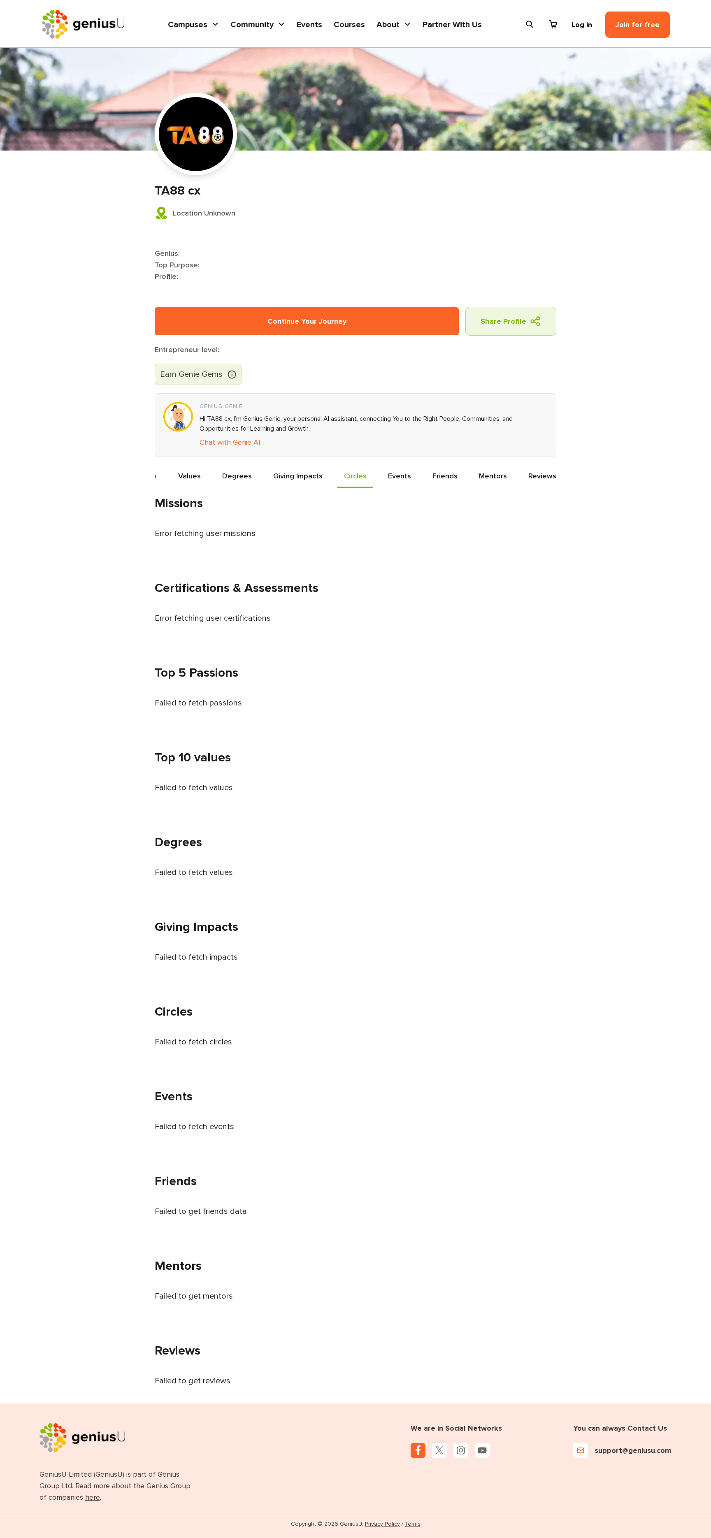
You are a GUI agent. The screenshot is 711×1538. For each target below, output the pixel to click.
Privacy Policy (382, 1523)
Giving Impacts (298, 475)
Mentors (493, 475)
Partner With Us (452, 25)
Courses (349, 25)
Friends (445, 475)
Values (189, 475)
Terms (413, 1523)
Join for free (638, 24)
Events (309, 25)
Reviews (542, 475)
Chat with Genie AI (230, 442)
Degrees (237, 475)
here (92, 1497)
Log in (582, 24)
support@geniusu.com (633, 1450)
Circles (355, 475)
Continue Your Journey (306, 321)
